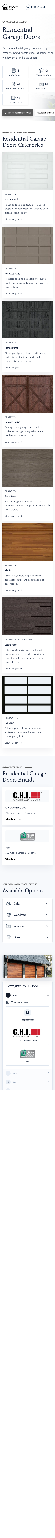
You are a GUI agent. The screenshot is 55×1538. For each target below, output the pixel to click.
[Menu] (49, 7)
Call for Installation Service (19, 112)
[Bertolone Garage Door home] (10, 7)
